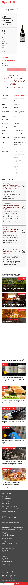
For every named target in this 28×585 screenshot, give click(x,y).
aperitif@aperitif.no (7, 534)
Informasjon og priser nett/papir (10, 522)
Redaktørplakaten (17, 508)
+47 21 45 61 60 (10, 535)
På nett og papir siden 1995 (9, 518)
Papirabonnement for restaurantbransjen (12, 527)
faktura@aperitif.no (7, 561)
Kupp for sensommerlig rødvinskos (13, 422)
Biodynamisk (21, 154)
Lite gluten (20, 160)
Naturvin (21, 169)
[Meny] (25, 2)
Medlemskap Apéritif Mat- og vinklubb (12, 529)
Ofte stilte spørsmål (7, 538)
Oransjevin (20, 172)
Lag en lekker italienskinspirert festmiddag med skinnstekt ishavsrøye (11, 485)
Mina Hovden (5, 503)
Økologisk (20, 151)
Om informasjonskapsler (8, 511)
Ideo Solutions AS (10, 580)
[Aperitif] (8, 2)
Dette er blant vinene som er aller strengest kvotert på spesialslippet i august (13, 380)
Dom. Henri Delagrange (19, 95)
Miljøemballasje (20, 166)
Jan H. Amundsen (6, 498)
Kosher (20, 163)
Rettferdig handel (20, 157)
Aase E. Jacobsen (6, 493)
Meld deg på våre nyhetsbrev (9, 543)
